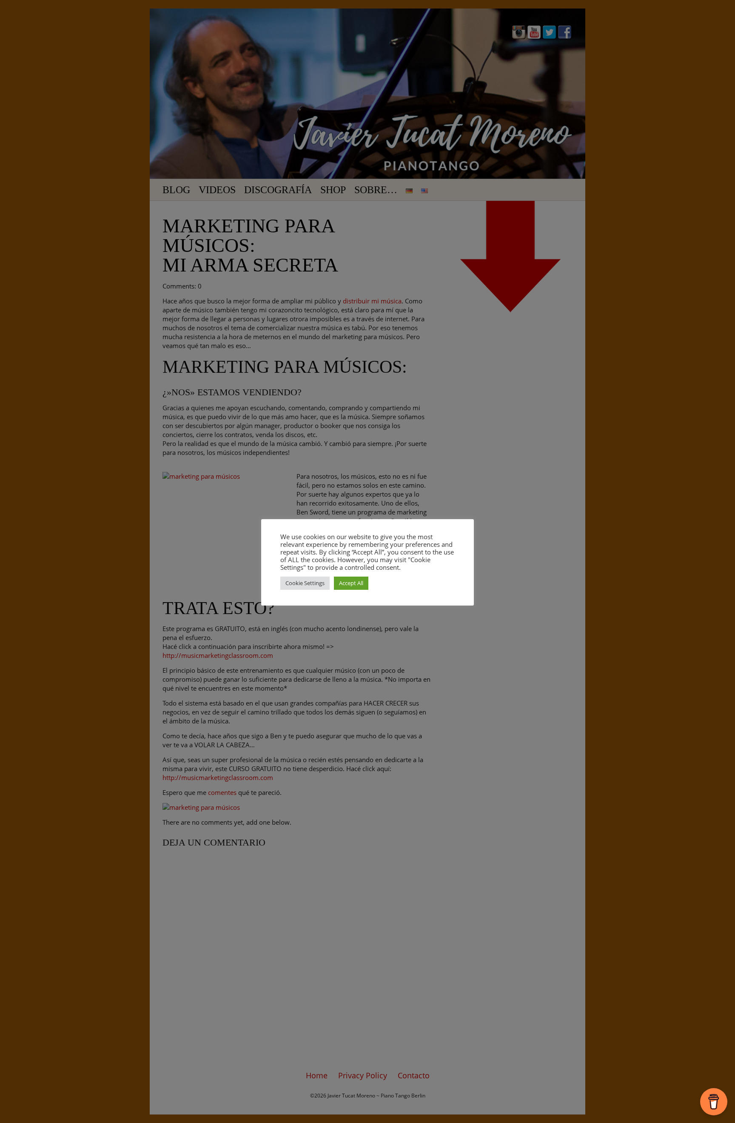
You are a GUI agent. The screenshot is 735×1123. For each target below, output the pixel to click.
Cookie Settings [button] (305, 583)
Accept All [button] (351, 583)
